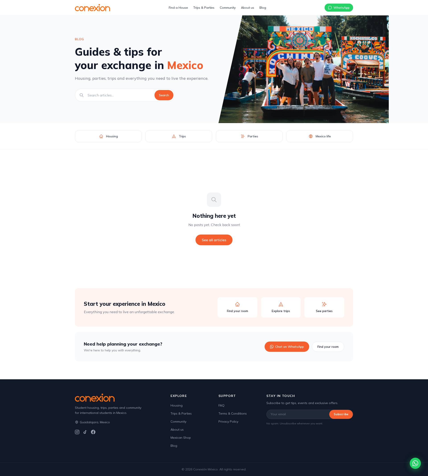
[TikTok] (85, 432)
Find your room (328, 347)
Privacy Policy (228, 421)
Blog (262, 8)
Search (164, 95)
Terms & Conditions (232, 413)
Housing (177, 405)
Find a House (178, 8)
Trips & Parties (203, 8)
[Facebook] (93, 432)
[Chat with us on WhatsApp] (415, 463)
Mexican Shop (181, 438)
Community (228, 8)
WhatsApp (341, 8)
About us (247, 8)
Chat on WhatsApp (289, 347)
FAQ (221, 405)
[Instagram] (77, 432)
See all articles (214, 240)
